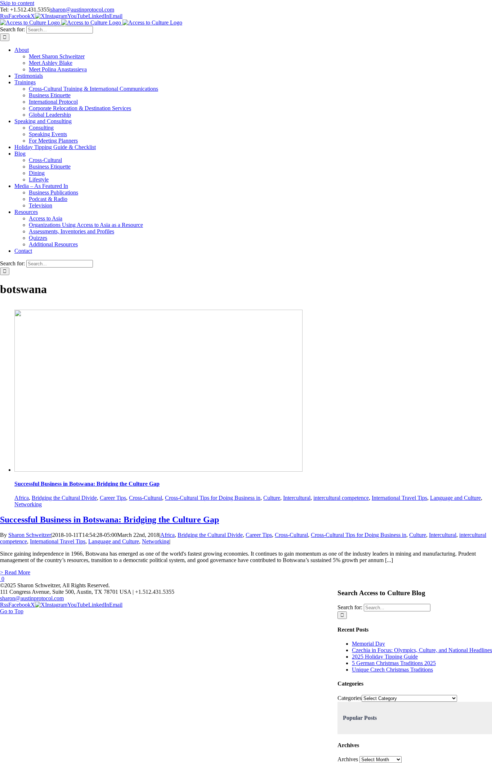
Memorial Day (368, 644)
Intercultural (296, 498)
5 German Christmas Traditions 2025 (394, 663)
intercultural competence (341, 498)
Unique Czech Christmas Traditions (392, 669)
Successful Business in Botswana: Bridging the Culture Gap (87, 484)
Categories (349, 698)
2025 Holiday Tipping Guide (385, 657)
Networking (28, 504)
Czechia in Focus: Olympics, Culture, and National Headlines (422, 650)
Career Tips (113, 498)
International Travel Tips (399, 498)
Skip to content (17, 3)
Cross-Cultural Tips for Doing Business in (212, 498)
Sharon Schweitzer (29, 535)
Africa (21, 498)
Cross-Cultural (145, 498)
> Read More (15, 572)
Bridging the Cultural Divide (64, 498)
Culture (271, 498)
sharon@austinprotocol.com (82, 9)
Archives (347, 759)
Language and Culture (455, 498)
